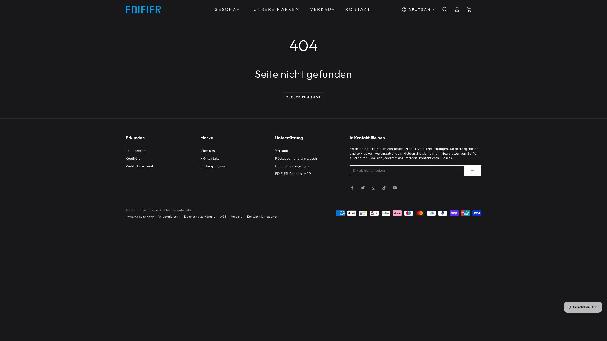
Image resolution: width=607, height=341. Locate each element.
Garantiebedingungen (292, 166)
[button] (444, 9)
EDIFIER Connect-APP (293, 173)
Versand (281, 150)
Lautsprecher (136, 150)
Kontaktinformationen (262, 217)
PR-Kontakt (209, 158)
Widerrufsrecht (168, 217)
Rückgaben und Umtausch (296, 158)
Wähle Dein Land (139, 166)
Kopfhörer (134, 158)
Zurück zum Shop (303, 97)
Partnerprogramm (214, 166)
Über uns (207, 150)
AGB (223, 217)
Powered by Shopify (140, 217)
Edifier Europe (148, 210)
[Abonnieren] (472, 170)
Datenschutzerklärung (199, 217)
